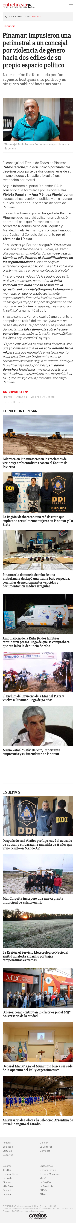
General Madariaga (50, 1174)
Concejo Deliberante (15, 402)
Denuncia (21, 396)
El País (43, 1190)
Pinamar (7, 396)
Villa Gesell (8, 1186)
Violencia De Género (43, 396)
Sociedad (36, 16)
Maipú (43, 1178)
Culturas (7, 1151)
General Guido (11, 1174)
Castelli (7, 1190)
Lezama (7, 1194)
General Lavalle (48, 1170)
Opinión (44, 1142)
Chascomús (46, 1166)
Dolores (7, 1166)
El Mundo (45, 1194)
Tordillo (7, 1170)
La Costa (7, 1178)
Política (7, 1142)
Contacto (45, 1151)
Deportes (8, 1155)
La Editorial (46, 1146)
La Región (45, 1182)
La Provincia (46, 1186)
